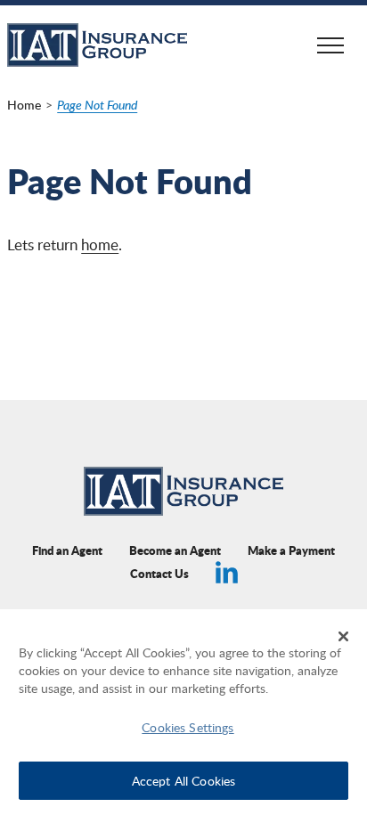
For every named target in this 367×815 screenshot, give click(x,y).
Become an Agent (175, 550)
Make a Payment (291, 550)
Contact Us (159, 573)
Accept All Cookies (184, 780)
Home (24, 104)
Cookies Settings (187, 727)
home (99, 244)
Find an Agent (67, 550)
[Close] (343, 636)
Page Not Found (97, 104)
